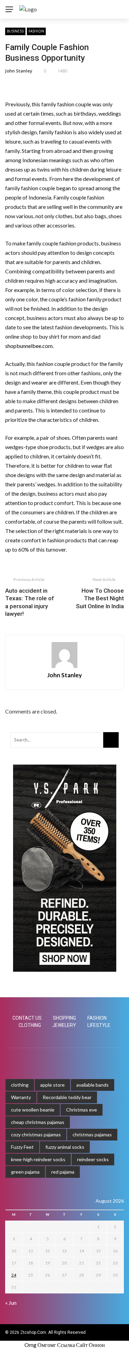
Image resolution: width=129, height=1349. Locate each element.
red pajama (62, 1172)
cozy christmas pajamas (36, 1134)
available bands (92, 1085)
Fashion (36, 31)
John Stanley (18, 71)
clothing (20, 1085)
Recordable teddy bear (67, 1097)
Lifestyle (98, 1025)
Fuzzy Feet (22, 1147)
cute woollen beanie (32, 1110)
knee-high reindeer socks (38, 1159)
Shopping (64, 1018)
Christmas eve (81, 1110)
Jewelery (64, 1025)
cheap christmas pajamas (37, 1122)
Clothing (30, 1025)
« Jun (11, 1302)
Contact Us (27, 1018)
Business (15, 31)
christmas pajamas (92, 1134)
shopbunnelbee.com (29, 345)
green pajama (25, 1172)
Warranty (21, 1097)
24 (13, 1275)
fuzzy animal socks (64, 1147)
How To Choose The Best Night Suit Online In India (100, 598)
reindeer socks (93, 1159)
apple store (52, 1085)
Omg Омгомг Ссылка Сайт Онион (64, 1344)
